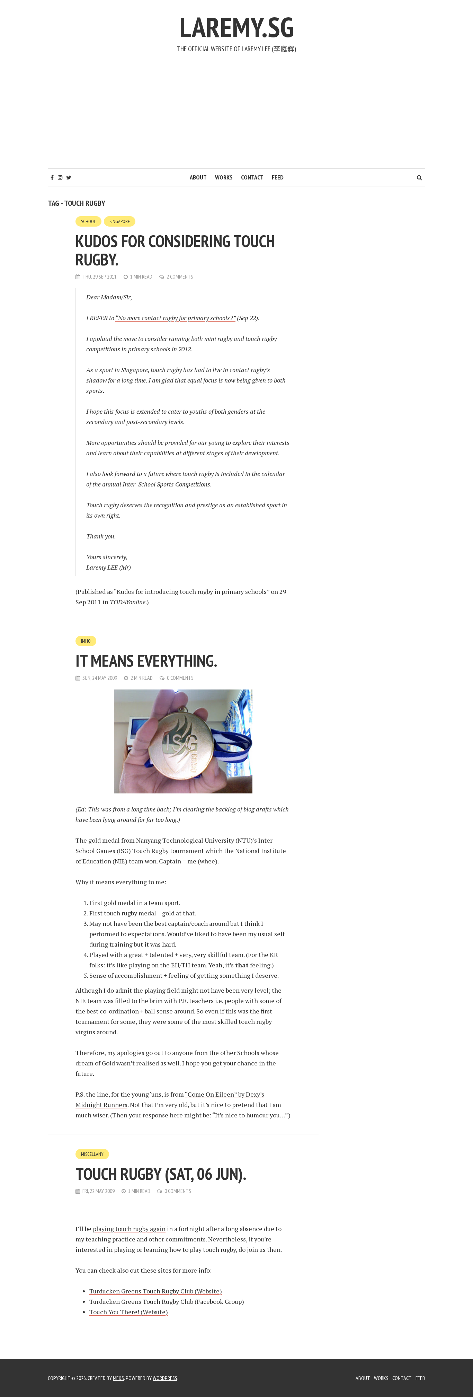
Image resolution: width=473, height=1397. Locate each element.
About (198, 177)
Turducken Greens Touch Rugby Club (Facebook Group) (166, 1301)
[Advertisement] (236, 116)
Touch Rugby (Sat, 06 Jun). (161, 1173)
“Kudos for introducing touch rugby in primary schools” (191, 591)
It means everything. (146, 660)
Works (224, 177)
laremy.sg (236, 27)
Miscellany (92, 1154)
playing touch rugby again (129, 1228)
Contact (252, 177)
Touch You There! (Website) (128, 1312)
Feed (278, 177)
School (88, 221)
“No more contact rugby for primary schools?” (175, 318)
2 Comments (180, 276)
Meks (118, 1377)
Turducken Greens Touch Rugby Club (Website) (155, 1291)
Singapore (119, 221)
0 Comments (180, 677)
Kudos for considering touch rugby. (175, 250)
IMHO (86, 641)
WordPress (165, 1377)
